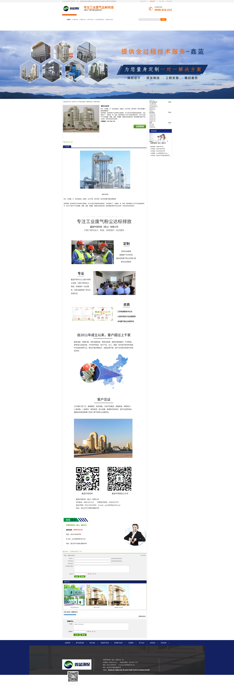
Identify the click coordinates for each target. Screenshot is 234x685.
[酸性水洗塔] (96, 605)
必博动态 (152, 643)
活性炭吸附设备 (100, 19)
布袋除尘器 (83, 19)
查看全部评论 (142, 616)
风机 (150, 122)
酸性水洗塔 (97, 607)
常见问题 (161, 1)
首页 (69, 101)
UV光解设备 (74, 19)
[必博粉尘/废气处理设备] (117, 98)
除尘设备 (152, 112)
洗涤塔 (151, 111)
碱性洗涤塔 (97, 101)
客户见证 (141, 643)
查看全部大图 (69, 142)
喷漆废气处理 (118, 643)
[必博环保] (71, 8)
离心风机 (151, 124)
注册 (141, 1)
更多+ (170, 102)
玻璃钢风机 (152, 127)
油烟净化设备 (109, 19)
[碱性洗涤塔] (81, 118)
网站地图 (169, 1)
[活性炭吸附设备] (74, 605)
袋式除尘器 (152, 118)
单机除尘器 (152, 119)
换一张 (94, 574)
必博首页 (67, 643)
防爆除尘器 (152, 121)
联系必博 (163, 643)
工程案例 (130, 643)
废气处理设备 (81, 101)
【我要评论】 (74, 612)
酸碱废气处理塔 (119, 607)
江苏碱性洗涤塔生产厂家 (75, 551)
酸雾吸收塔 (152, 108)
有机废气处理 (105, 643)
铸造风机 (151, 125)
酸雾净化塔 (90, 101)
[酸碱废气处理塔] (118, 605)
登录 (144, 1)
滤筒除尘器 (152, 116)
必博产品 (74, 101)
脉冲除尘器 (91, 19)
